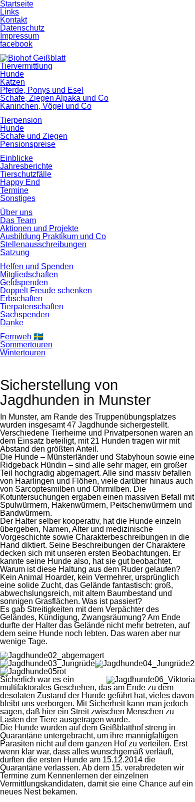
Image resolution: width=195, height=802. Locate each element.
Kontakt (13, 20)
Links (9, 12)
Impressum (19, 36)
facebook (16, 44)
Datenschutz (22, 28)
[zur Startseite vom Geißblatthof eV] (33, 58)
